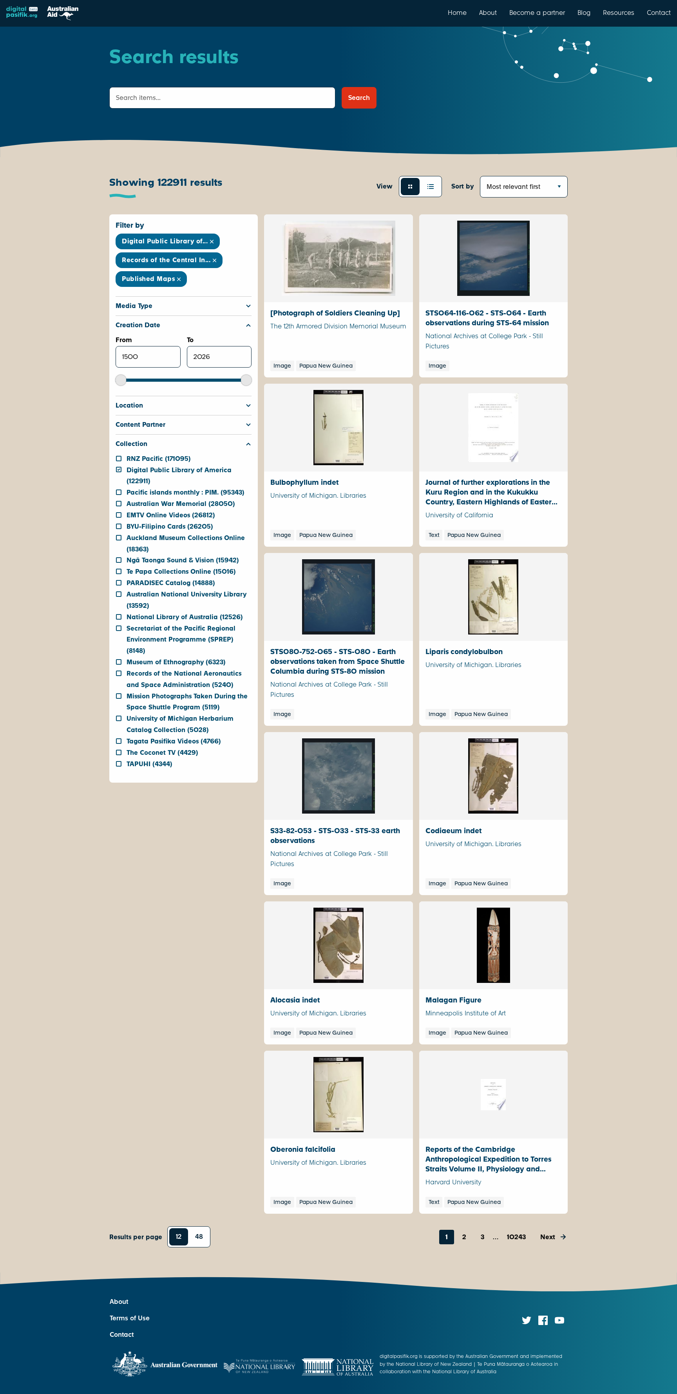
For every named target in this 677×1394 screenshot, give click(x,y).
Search (359, 98)
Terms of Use (130, 1318)
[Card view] (410, 186)
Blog (583, 12)
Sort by (462, 186)
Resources (618, 12)
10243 (516, 1237)
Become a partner (537, 12)
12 (178, 1237)
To (190, 340)
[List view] (430, 186)
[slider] (121, 380)
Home (457, 12)
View (385, 186)
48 (199, 1237)
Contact (659, 12)
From (124, 340)
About (488, 12)
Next (547, 1237)
